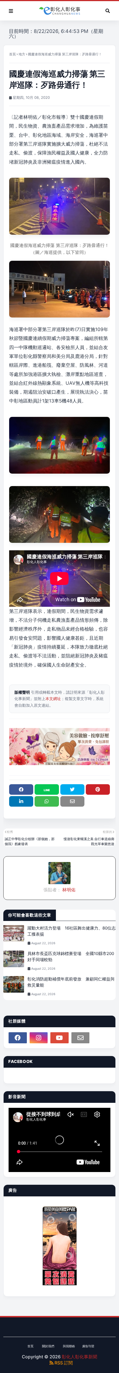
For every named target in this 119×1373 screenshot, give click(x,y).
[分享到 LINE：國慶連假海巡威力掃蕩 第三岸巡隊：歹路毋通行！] (47, 789)
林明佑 (68, 889)
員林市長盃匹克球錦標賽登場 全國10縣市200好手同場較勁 (70, 956)
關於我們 (48, 1346)
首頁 (12, 54)
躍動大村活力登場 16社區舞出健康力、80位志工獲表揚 (71, 931)
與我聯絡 (69, 1346)
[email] (80, 1037)
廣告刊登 (88, 1346)
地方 (22, 54)
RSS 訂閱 (63, 1363)
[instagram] (39, 1037)
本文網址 (53, 698)
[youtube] (59, 1037)
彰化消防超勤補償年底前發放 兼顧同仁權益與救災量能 (71, 982)
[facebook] (18, 1037)
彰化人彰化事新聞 (79, 1356)
